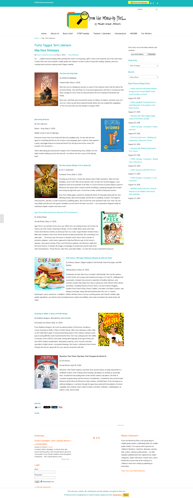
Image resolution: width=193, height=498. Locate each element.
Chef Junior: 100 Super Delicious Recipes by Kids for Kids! (89, 258)
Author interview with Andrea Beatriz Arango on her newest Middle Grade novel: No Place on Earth (143, 91)
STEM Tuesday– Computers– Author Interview (143, 128)
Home (37, 38)
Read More (117, 495)
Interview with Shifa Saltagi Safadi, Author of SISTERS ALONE (142, 117)
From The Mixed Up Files (96, 20)
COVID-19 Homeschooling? (44, 2)
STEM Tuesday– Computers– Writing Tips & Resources (143, 160)
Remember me (48, 482)
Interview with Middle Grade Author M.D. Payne (142, 149)
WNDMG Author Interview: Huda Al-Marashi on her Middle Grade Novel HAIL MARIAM (143, 191)
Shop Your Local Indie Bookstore (133, 471)
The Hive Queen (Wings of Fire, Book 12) (75, 165)
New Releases (73, 55)
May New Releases (47, 50)
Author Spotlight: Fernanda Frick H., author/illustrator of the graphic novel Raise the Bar (143, 105)
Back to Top (121, 425)
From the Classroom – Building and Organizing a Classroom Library (142, 138)
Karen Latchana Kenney (45, 55)
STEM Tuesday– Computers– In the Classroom (143, 179)
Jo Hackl (49, 447)
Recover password (43, 487)
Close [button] (126, 495)
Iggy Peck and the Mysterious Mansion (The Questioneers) (56, 212)
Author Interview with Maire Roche (143, 170)
